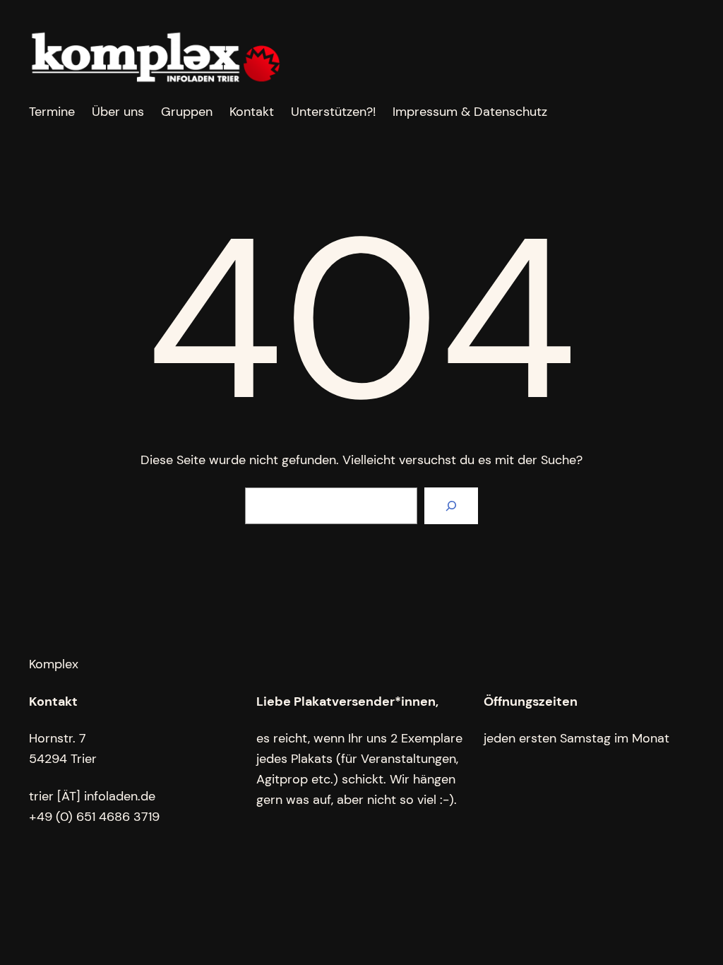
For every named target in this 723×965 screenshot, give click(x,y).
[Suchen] (451, 505)
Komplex (53, 664)
